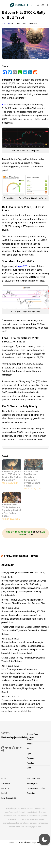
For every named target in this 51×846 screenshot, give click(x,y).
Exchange (31, 758)
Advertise (31, 793)
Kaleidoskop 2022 (8, 798)
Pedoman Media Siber (36, 788)
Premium (5, 788)
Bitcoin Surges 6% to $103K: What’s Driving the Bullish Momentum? (11, 475)
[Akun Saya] (47, 5)
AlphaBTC (22, 266)
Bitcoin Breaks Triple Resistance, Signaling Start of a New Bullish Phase (11, 510)
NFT (28, 749)
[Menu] (4, 4)
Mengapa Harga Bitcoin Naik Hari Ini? (19, 572)
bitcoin (29, 535)
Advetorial (5, 783)
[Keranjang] (42, 5)
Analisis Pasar (32, 734)
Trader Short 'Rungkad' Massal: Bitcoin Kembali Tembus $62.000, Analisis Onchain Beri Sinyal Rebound (25, 630)
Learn (3, 779)
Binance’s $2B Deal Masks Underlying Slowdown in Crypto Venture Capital (32, 478)
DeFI (29, 768)
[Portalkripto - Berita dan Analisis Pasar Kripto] (21, 5)
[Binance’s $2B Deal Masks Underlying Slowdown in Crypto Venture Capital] (33, 464)
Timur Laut (32, 23)
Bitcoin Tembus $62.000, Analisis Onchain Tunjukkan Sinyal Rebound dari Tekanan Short (23, 601)
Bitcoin (30, 739)
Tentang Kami (32, 783)
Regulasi (30, 763)
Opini (29, 753)
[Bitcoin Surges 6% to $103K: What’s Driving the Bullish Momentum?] (11, 464)
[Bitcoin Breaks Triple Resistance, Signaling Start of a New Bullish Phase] (11, 497)
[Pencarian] (38, 5)
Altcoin (30, 744)
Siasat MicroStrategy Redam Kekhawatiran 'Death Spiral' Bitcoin (23, 659)
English (37, 532)
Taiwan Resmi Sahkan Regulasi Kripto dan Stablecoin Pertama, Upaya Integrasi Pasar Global (22, 688)
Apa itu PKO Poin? (34, 779)
